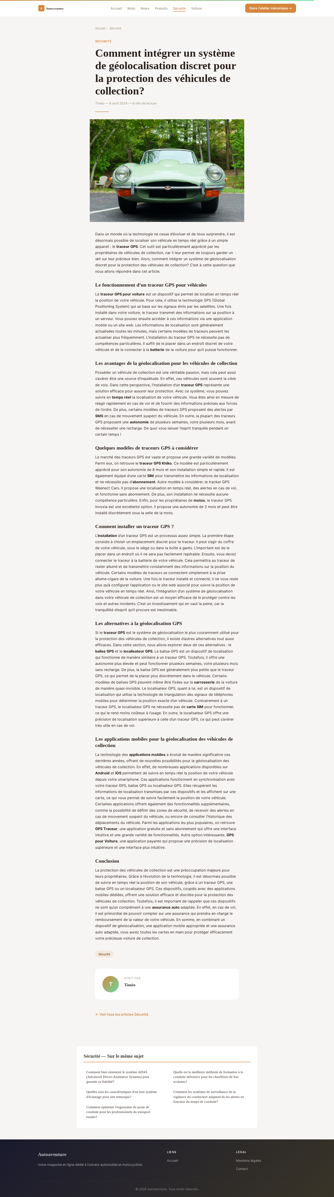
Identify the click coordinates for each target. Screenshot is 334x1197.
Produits (161, 8)
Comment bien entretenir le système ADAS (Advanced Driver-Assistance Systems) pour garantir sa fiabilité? (117, 1077)
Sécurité (179, 8)
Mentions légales (248, 1160)
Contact (242, 1169)
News (145, 8)
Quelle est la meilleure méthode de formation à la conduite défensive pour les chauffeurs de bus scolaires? (208, 1077)
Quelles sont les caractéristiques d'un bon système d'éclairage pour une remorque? (121, 1094)
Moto (131, 8)
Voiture (196, 8)
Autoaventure (52, 1154)
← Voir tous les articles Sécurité (121, 1014)
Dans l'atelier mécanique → (270, 8)
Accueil (116, 8)
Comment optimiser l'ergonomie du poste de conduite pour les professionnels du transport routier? (118, 1112)
